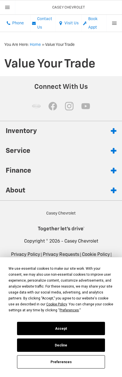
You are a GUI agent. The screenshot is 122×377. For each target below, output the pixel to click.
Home (35, 45)
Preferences (61, 362)
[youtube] (85, 106)
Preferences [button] (69, 310)
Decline (61, 345)
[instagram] (69, 106)
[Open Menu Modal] (7, 7)
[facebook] (53, 106)
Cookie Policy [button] (56, 304)
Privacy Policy (25, 254)
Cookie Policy (96, 254)
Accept (61, 329)
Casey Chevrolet (81, 241)
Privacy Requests (61, 254)
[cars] (36, 106)
